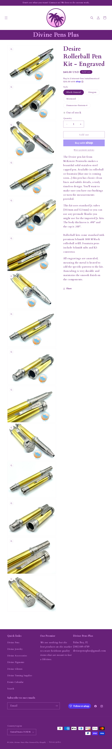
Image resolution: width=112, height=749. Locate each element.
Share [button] (69, 288)
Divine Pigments (15, 662)
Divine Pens (13, 642)
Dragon (93, 93)
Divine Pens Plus (21, 742)
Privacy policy (55, 742)
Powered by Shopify (37, 742)
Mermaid (72, 99)
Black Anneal (75, 93)
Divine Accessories (17, 655)
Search (10, 688)
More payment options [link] (84, 150)
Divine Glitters (15, 669)
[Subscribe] (56, 705)
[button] (6, 18)
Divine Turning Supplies (19, 675)
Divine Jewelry (15, 649)
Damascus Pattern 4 (78, 106)
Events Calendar (15, 682)
